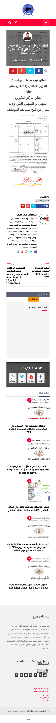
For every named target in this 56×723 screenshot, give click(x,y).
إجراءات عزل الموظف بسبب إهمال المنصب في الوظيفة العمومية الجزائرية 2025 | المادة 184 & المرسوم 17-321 (28, 547)
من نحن (46, 694)
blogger (33, 299)
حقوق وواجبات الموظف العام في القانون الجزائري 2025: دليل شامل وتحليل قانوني (28, 508)
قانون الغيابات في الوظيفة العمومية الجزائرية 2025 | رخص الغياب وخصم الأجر (28, 586)
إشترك (31, 381)
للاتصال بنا (45, 697)
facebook (12, 299)
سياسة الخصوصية (42, 688)
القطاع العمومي (42, 200)
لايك (41, 381)
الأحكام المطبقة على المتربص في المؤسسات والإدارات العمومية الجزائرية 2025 (28, 429)
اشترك (12, 381)
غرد (22, 381)
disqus (23, 299)
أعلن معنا (45, 700)
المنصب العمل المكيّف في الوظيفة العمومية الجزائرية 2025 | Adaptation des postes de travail (28, 469)
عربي (22, 711)
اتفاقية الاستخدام (42, 691)
